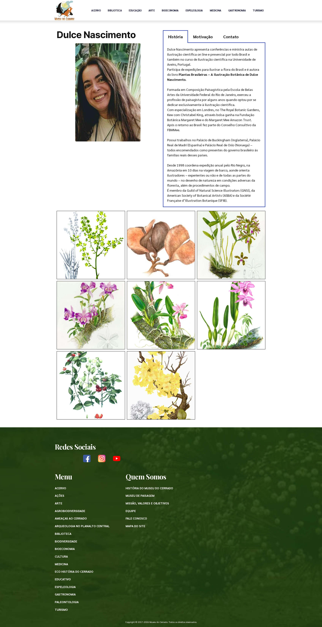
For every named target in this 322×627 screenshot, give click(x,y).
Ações (59, 495)
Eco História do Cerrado (74, 571)
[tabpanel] (214, 125)
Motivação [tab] (203, 36)
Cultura (61, 556)
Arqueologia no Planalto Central (82, 526)
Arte (152, 10)
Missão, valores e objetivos (147, 503)
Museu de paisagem (140, 495)
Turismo (258, 10)
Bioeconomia (170, 10)
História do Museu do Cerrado (149, 488)
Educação (135, 10)
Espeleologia (194, 10)
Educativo (63, 579)
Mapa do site (135, 526)
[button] (91, 245)
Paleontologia (67, 602)
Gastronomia (237, 10)
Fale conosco (136, 518)
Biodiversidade (66, 541)
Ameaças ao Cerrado (71, 518)
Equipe (131, 511)
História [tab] (175, 36)
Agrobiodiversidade (70, 511)
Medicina (215, 10)
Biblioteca (115, 10)
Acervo (96, 10)
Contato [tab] (231, 36)
